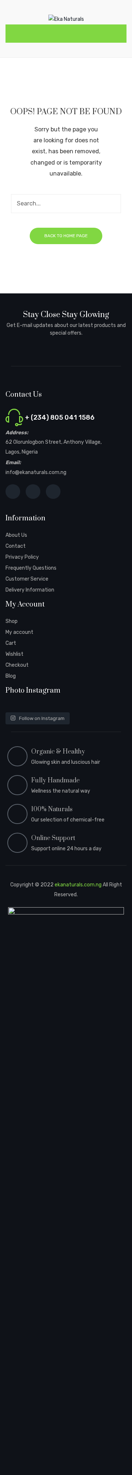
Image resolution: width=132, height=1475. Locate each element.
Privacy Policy (22, 557)
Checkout (17, 665)
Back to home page (66, 235)
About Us (16, 535)
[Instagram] (33, 491)
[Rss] (53, 491)
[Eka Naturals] (66, 19)
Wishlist (14, 654)
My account (19, 632)
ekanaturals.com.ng (78, 885)
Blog (11, 676)
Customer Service (27, 579)
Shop (12, 621)
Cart (11, 643)
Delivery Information (30, 590)
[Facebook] (13, 491)
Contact (16, 546)
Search (111, 204)
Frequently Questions (31, 568)
